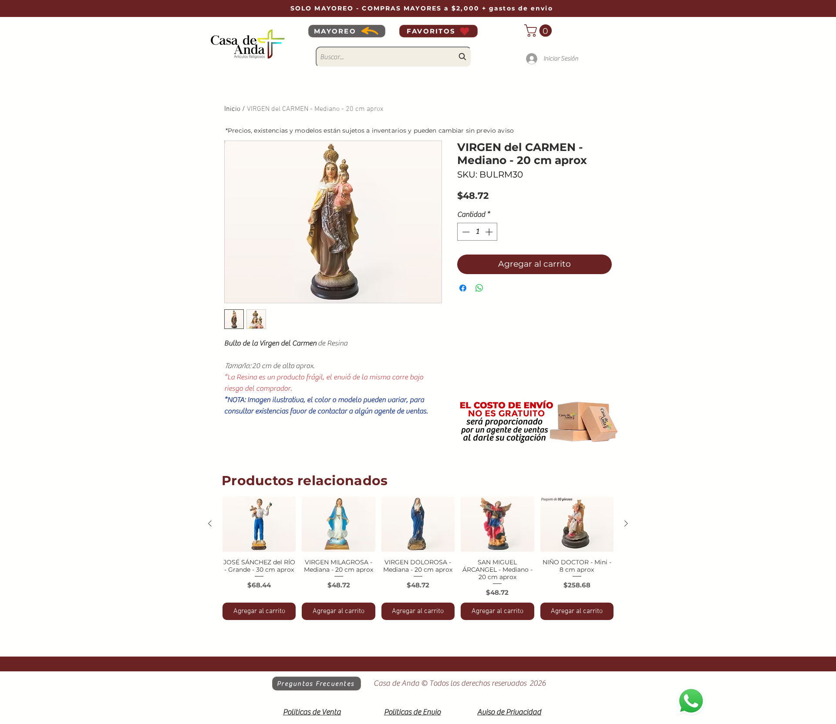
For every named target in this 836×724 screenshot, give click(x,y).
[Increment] (489, 232)
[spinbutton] (477, 232)
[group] (418, 558)
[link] (539, 30)
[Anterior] (210, 523)
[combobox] (394, 57)
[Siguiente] (626, 523)
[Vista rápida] (259, 523)
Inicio (232, 109)
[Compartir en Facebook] (463, 288)
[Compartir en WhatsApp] (479, 288)
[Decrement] (465, 232)
